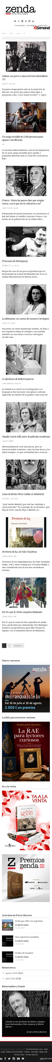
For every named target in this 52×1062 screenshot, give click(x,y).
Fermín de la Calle (10, 265)
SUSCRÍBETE (31, 25)
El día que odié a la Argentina (29, 921)
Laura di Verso (8, 323)
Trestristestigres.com (34, 1049)
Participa (34, 1052)
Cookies (27, 1052)
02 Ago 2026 (20, 928)
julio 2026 (10, 978)
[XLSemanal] (41, 27)
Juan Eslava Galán (10, 208)
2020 (11, 33)
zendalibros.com (9, 556)
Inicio (4, 33)
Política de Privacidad (14, 1052)
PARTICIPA (42, 25)
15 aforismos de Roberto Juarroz (18, 379)
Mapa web (43, 1052)
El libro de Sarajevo (24, 953)
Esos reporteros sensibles (27, 937)
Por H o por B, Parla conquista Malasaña (22, 612)
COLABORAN (19, 25)
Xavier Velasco (8, 84)
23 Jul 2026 (19, 960)
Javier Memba (7, 441)
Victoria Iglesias (10, 499)
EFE (3, 144)
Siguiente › (18, 645)
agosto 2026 (11, 973)
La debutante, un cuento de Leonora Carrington (25, 318)
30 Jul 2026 (19, 944)
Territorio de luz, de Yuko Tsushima (19, 551)
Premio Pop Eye (32, 1054)
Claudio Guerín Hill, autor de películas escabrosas (26, 436)
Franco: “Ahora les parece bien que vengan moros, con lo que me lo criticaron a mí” (23, 202)
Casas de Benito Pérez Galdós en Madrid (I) (23, 494)
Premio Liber (19, 1054)
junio (18, 33)
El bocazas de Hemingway (15, 261)
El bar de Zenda (22, 925)
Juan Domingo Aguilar (11, 383)
